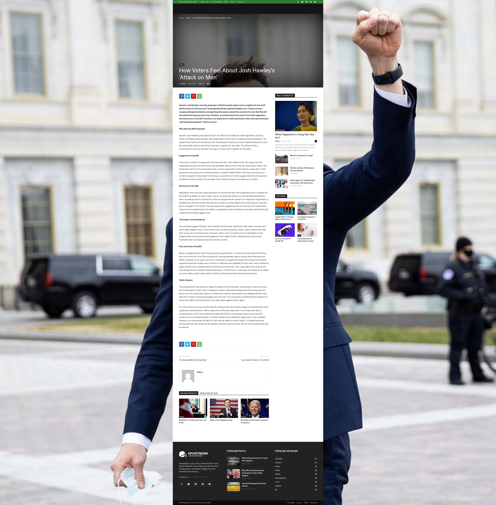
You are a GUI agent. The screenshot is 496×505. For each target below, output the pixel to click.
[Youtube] (315, 2)
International (280, 130)
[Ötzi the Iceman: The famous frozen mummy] (281, 171)
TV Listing (290, 503)
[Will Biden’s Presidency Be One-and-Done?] (193, 408)
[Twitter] (302, 2)
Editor (183, 84)
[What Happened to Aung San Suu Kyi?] (296, 116)
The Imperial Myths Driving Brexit (193, 360)
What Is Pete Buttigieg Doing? (221, 420)
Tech (277, 235)
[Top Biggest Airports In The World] (307, 208)
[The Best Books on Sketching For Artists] (307, 230)
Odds (226, 2)
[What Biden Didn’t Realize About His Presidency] (255, 408)
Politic (188, 18)
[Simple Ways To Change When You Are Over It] (285, 208)
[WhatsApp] (199, 96)
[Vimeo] (306, 2)
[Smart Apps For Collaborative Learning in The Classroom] (281, 183)
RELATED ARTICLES (189, 393)
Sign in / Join (205, 2)
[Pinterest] (193, 96)
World (300, 214)
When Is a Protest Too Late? (301, 156)
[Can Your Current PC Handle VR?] (285, 230)
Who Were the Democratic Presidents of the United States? (253, 473)
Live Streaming (216, 2)
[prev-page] (180, 427)
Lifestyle (278, 214)
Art (299, 235)
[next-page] (184, 427)
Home (181, 18)
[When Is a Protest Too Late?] (281, 158)
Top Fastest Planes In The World (255, 360)
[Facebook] (298, 2)
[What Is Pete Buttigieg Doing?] (224, 408)
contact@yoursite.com (198, 477)
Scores (232, 2)
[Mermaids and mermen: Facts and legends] (233, 461)
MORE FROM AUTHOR (209, 393)
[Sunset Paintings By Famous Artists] (233, 486)
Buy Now (240, 2)
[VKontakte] (311, 2)
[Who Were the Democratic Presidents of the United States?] (233, 473)
